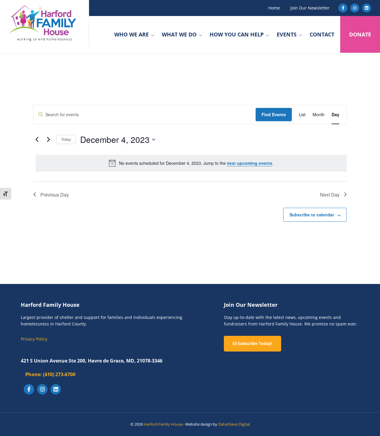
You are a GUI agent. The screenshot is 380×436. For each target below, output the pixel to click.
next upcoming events (249, 163)
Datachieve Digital (234, 424)
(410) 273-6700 (50, 374)
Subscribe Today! (254, 343)
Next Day (330, 194)
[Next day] (48, 139)
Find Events (274, 114)
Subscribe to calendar (311, 215)
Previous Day (54, 194)
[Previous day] (36, 139)
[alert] (191, 163)
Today (66, 139)
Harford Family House (163, 424)
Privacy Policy (34, 339)
